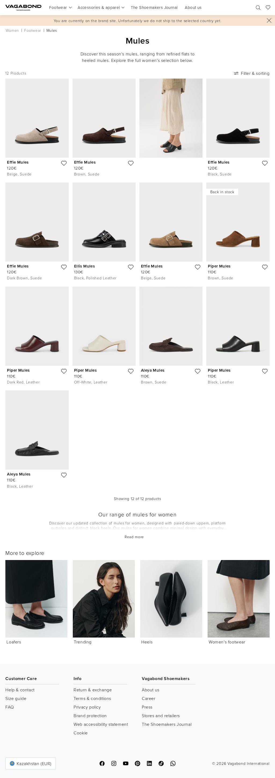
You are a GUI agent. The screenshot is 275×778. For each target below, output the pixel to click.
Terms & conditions (92, 698)
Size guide (15, 698)
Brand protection (90, 716)
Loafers (13, 642)
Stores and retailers (161, 716)
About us (151, 690)
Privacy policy (87, 707)
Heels (147, 642)
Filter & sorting (255, 73)
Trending (83, 642)
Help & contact (19, 690)
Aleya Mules (152, 370)
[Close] (269, 20)
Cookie (81, 733)
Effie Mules (17, 162)
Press (147, 707)
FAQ (9, 707)
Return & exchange (93, 690)
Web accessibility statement (101, 724)
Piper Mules (219, 266)
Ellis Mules (84, 266)
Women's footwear (227, 642)
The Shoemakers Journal (166, 724)
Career (148, 698)
